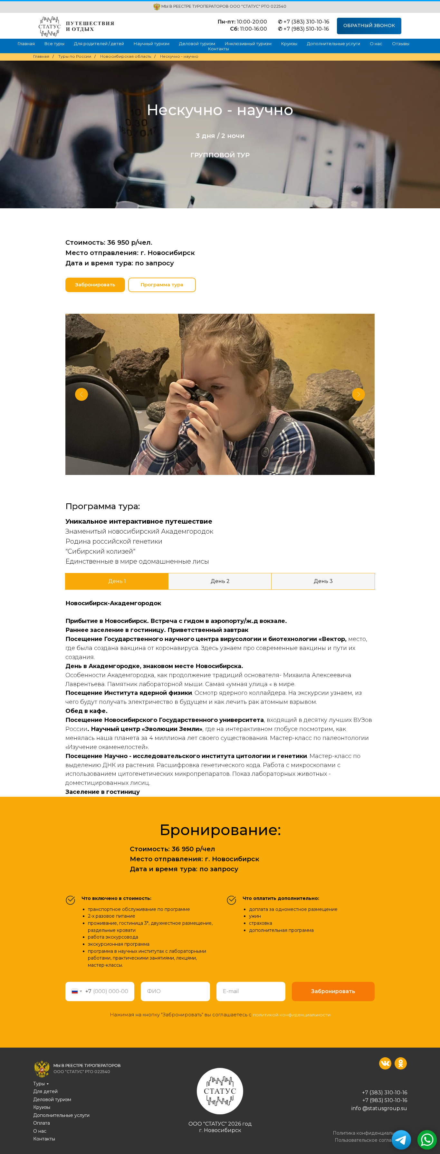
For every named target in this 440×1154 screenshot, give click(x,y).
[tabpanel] (220, 693)
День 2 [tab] (220, 581)
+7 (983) (373, 1100)
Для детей (45, 1091)
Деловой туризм (197, 43)
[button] (369, 26)
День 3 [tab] (323, 581)
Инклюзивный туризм (248, 43)
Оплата (41, 1123)
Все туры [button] (54, 43)
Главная (26, 43)
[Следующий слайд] (358, 394)
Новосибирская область (125, 56)
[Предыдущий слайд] (81, 394)
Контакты (218, 48)
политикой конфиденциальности (291, 1015)
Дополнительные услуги (333, 43)
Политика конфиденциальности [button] (370, 1133)
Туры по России (74, 56)
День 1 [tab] (117, 581)
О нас (376, 43)
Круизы (289, 43)
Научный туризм (151, 43)
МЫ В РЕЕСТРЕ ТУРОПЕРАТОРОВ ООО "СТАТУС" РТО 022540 (223, 6)
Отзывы (400, 43)
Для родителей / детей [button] (99, 43)
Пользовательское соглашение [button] (371, 1140)
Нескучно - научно (179, 56)
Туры (39, 1084)
